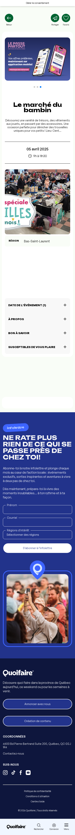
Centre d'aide (37, 801)
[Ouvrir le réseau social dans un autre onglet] (5, 773)
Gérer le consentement (37, 3)
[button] (34, 87)
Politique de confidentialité (37, 791)
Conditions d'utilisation (37, 796)
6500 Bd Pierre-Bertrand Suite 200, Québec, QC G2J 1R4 (37, 745)
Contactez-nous (13, 753)
